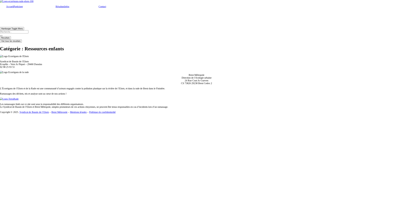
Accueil (10, 6)
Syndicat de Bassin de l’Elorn (34, 112)
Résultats (60, 6)
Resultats (5, 38)
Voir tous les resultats (11, 41)
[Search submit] (1, 35)
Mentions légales (78, 112)
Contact (102, 6)
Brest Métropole (59, 112)
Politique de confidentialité (102, 112)
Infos (66, 6)
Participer (18, 6)
